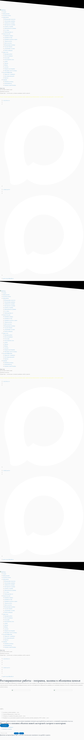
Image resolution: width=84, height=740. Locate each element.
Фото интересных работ (9, 76)
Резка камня (6, 57)
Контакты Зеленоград (8, 81)
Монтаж (6, 65)
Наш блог (6, 78)
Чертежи (6, 63)
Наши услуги (5, 52)
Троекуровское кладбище (9, 24)
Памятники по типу (8, 37)
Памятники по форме (8, 35)
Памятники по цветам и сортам (10, 39)
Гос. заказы (6, 30)
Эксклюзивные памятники (9, 21)
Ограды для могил (8, 41)
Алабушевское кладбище (9, 22)
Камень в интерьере (8, 50)
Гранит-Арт (2, 88)
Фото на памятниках (8, 56)
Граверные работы (8, 54)
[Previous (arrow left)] (2, 739)
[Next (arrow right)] (7, 739)
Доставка (6, 67)
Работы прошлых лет (8, 32)
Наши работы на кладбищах (10, 28)
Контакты (5, 79)
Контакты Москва (8, 83)
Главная (4, 11)
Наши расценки (6, 13)
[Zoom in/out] (17, 737)
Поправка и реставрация (9, 68)
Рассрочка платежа (7, 15)
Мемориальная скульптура (9, 45)
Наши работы (6, 17)
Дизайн (5, 61)
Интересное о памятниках (9, 74)
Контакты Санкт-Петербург (10, 85)
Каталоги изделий (6, 33)
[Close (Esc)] (2, 737)
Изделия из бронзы (8, 46)
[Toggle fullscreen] (12, 737)
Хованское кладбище (8, 26)
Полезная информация (7, 72)
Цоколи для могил (8, 43)
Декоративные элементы (9, 48)
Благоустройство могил (9, 59)
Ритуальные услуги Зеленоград (10, 70)
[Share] (7, 737)
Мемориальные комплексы (9, 19)
